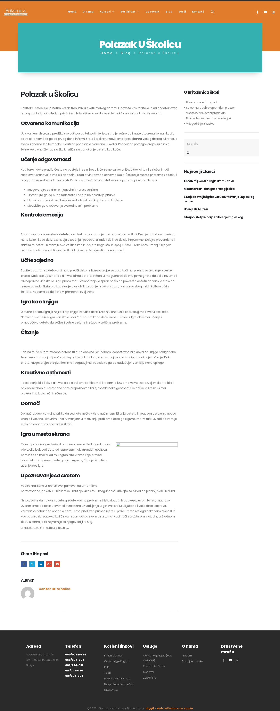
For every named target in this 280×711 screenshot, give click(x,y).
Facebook (24, 564)
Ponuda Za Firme (154, 666)
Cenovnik (153, 12)
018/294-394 (74, 676)
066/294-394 (74, 660)
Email (57, 564)
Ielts (106, 667)
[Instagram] (273, 12)
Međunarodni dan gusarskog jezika (209, 189)
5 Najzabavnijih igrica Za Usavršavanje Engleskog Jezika (219, 199)
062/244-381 (74, 665)
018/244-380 (74, 670)
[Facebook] (257, 12)
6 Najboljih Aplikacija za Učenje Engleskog (213, 217)
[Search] (188, 152)
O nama (88, 12)
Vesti (182, 12)
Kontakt (198, 12)
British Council (113, 655)
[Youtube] (265, 12)
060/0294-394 (75, 654)
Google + (49, 564)
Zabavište (149, 677)
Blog (169, 12)
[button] (212, 12)
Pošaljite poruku (192, 661)
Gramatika (111, 690)
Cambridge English (116, 661)
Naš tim (187, 655)
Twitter (32, 564)
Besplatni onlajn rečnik (119, 684)
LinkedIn (41, 564)
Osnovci (148, 672)
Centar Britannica (57, 528)
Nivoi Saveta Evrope (117, 678)
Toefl (107, 673)
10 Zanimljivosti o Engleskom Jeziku (209, 181)
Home (72, 12)
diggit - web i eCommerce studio (169, 708)
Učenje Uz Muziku (196, 209)
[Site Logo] (15, 12)
